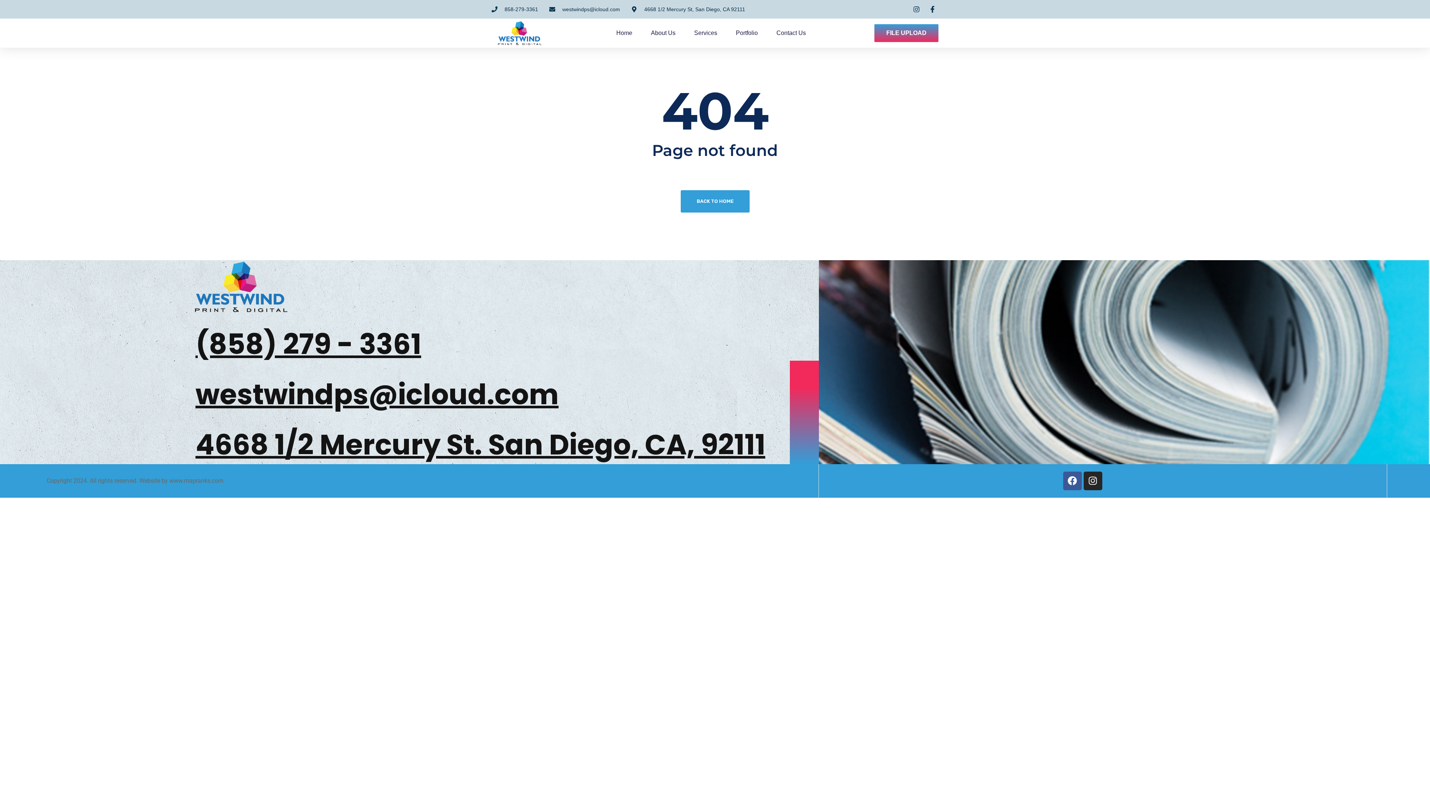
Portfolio (747, 33)
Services (705, 33)
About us (663, 33)
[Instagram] (1093, 481)
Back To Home (715, 201)
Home (624, 33)
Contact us (791, 33)
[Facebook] (1072, 481)
